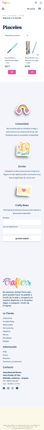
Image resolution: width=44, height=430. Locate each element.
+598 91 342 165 (12, 381)
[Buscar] (36, 3)
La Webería (35, 425)
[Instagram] (8, 388)
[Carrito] (39, 9)
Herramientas (12, 15)
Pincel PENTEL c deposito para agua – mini (11, 60)
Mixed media (8, 324)
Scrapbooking (8, 321)
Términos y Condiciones (12, 361)
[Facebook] (4, 388)
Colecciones (7, 318)
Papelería (6, 331)
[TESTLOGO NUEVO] (6, 3)
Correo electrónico (10, 226)
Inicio (4, 15)
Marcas (5, 334)
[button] (41, 3)
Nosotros (6, 358)
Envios (5, 355)
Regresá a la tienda (12, 17)
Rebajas (6, 341)
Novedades (7, 338)
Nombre (6, 217)
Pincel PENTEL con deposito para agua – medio (31, 60)
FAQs (5, 351)
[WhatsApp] (13, 388)
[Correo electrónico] (17, 388)
